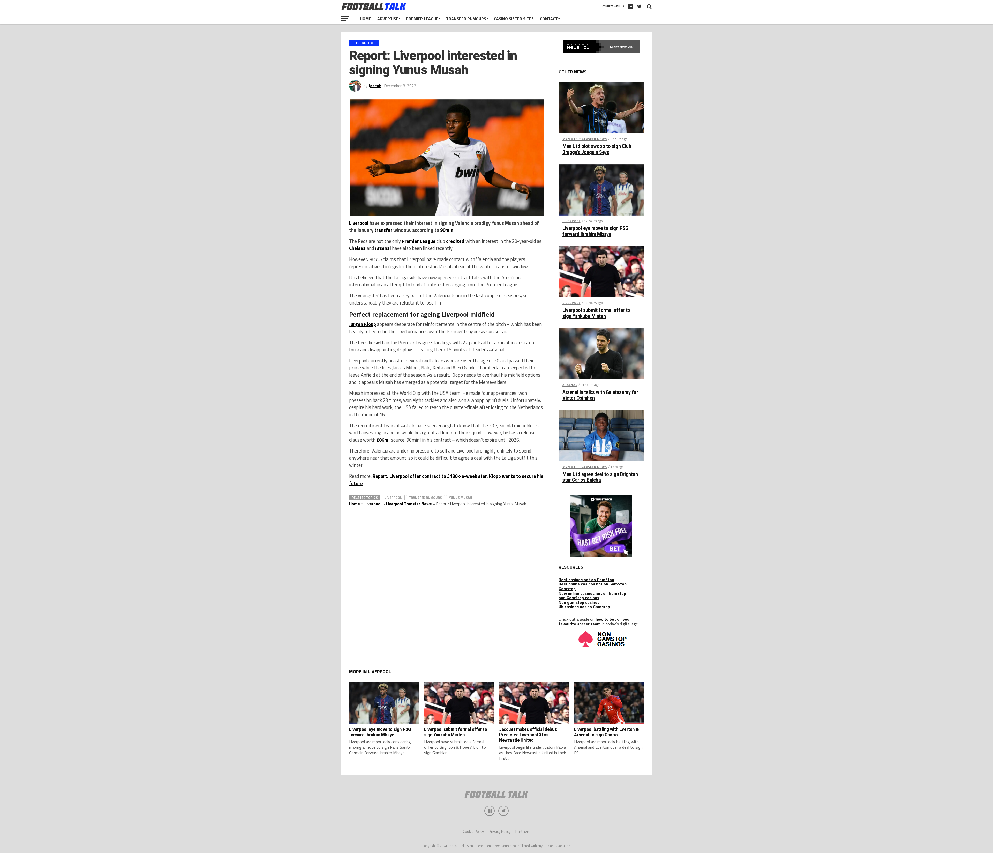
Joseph (375, 86)
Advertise (387, 19)
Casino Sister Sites (514, 19)
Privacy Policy (499, 831)
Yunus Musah (460, 497)
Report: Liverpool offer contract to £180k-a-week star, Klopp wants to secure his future (446, 479)
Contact (549, 19)
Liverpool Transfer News (409, 504)
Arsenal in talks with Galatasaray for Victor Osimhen (600, 395)
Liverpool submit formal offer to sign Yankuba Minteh (596, 313)
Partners (522, 831)
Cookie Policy (473, 831)
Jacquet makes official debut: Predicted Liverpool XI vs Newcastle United (528, 734)
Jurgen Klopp (362, 324)
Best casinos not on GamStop (586, 579)
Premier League (422, 19)
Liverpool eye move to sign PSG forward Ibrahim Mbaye (595, 231)
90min (446, 230)
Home (365, 19)
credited (455, 241)
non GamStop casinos (579, 598)
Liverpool (358, 223)
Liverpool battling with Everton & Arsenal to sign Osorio (606, 732)
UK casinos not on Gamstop (584, 607)
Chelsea (357, 248)
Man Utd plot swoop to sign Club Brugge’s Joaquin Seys (596, 149)
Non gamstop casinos (579, 602)
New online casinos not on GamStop (592, 593)
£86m (382, 439)
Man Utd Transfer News (584, 139)
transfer (383, 230)
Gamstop (567, 588)
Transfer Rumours (466, 19)
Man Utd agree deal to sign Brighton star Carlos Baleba (600, 477)
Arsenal (383, 248)
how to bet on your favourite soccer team (595, 621)
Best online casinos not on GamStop (593, 584)
